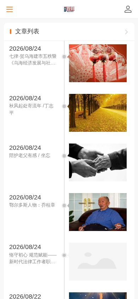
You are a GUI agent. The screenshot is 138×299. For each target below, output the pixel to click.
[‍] (126, 31)
